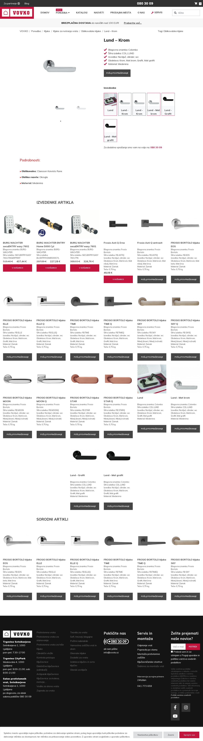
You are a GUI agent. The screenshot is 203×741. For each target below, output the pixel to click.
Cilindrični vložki (45, 653)
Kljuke (47, 31)
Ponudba (61, 12)
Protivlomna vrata (46, 632)
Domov (45, 12)
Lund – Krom (110, 31)
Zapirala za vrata (46, 690)
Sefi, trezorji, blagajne (81, 636)
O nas (141, 12)
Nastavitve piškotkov (148, 735)
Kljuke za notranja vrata (65, 31)
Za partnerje (10, 3)
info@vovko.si (111, 652)
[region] (101, 734)
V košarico (17, 268)
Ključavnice (42, 661)
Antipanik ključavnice (48, 674)
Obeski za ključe (78, 669)
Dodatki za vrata (79, 657)
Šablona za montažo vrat (150, 666)
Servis (158, 12)
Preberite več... (133, 22)
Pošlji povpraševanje (117, 73)
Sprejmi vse (189, 735)
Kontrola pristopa (46, 657)
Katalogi (81, 12)
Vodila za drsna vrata (48, 686)
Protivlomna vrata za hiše (50, 644)
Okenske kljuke (78, 653)
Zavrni (171, 735)
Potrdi (193, 646)
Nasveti (99, 12)
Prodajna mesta (120, 12)
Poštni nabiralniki (79, 641)
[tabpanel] (59, 108)
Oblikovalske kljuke (91, 31)
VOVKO (24, 31)
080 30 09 (156, 147)
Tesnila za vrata (78, 632)
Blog (26, 3)
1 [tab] (60, 121)
